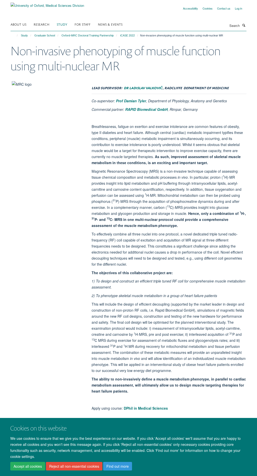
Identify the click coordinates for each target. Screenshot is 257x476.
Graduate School (44, 35)
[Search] (243, 25)
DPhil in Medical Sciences (146, 408)
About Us (18, 24)
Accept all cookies (28, 466)
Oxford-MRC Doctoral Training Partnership (87, 35)
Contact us (223, 8)
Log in (238, 8)
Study (62, 24)
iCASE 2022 (127, 35)
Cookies (208, 8)
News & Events (110, 24)
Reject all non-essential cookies (74, 466)
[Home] (15, 35)
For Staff (83, 24)
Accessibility (190, 8)
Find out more (117, 466)
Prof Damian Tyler (131, 100)
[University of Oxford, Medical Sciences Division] (47, 3)
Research (41, 24)
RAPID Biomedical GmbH (146, 109)
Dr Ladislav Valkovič (143, 87)
